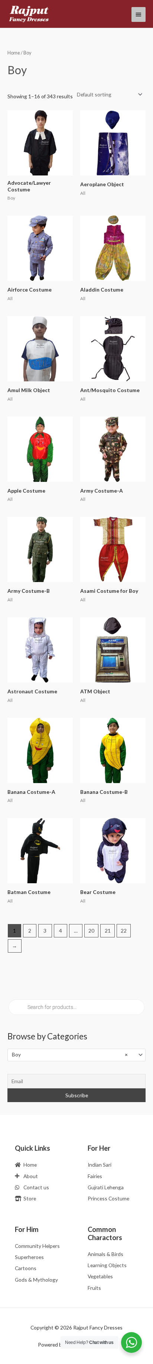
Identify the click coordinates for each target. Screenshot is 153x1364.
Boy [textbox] (70, 1054)
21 (108, 930)
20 (91, 930)
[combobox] (76, 1055)
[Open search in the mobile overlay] (76, 1007)
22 (124, 930)
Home (13, 53)
